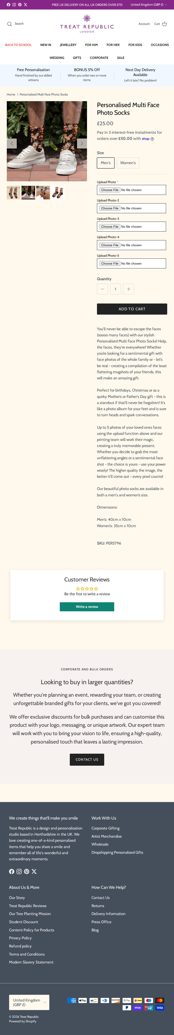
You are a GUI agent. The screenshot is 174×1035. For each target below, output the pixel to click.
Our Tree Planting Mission (30, 913)
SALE (120, 58)
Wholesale (100, 844)
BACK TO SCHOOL (18, 45)
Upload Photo (106, 182)
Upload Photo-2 (108, 200)
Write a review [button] (87, 607)
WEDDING (57, 58)
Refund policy (20, 946)
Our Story (17, 897)
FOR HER (113, 45)
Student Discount (23, 922)
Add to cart (132, 309)
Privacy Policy (20, 938)
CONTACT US (87, 760)
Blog (95, 930)
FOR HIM (91, 45)
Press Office (101, 922)
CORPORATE (99, 58)
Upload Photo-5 (108, 255)
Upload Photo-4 (108, 237)
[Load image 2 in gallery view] (47, 141)
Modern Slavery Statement (31, 962)
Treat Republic (29, 1017)
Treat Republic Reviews (27, 906)
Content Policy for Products (31, 930)
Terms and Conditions (27, 954)
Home (11, 94)
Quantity (104, 279)
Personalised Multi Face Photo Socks (44, 94)
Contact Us (101, 897)
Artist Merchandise (107, 836)
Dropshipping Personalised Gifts (117, 852)
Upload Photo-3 (108, 219)
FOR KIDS (135, 45)
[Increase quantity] (128, 289)
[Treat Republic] (87, 24)
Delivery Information (109, 913)
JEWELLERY (68, 45)
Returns (98, 906)
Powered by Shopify (22, 1021)
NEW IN (45, 45)
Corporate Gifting (105, 828)
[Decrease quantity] (102, 289)
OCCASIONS (160, 45)
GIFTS (77, 58)
